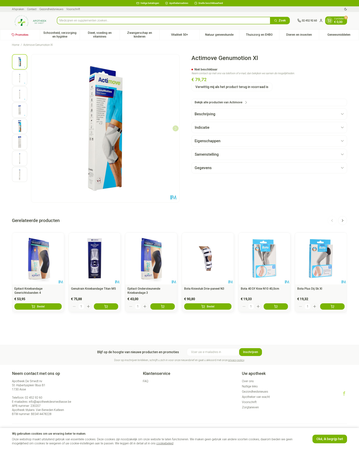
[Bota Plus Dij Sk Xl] (321, 258)
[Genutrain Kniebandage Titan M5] (95, 258)
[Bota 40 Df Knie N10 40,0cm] (264, 258)
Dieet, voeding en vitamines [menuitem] (103, 34)
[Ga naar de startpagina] (30, 20)
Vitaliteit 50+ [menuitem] (185, 35)
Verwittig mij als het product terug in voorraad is (231, 87)
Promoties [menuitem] (21, 34)
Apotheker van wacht (256, 397)
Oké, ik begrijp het (329, 439)
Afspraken (18, 9)
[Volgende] (176, 128)
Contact (31, 9)
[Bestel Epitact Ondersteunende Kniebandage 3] (162, 306)
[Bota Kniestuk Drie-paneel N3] (208, 258)
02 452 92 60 (33, 397)
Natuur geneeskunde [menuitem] (222, 35)
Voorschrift (73, 9)
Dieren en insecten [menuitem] (302, 35)
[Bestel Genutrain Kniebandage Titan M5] (106, 306)
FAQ (145, 381)
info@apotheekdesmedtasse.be (50, 401)
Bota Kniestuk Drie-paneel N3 (204, 288)
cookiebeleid (164, 443)
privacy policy (236, 360)
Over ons (248, 381)
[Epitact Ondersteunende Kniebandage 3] (151, 258)
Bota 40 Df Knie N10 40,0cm (260, 288)
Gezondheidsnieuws (51, 9)
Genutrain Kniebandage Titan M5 (93, 288)
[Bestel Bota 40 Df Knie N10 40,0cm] (276, 306)
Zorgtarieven (250, 407)
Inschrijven (250, 352)
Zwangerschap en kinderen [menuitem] (143, 34)
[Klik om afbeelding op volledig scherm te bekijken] (105, 128)
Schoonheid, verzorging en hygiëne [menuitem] (61, 34)
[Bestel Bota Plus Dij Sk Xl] (332, 306)
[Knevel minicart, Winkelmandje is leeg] (329, 20)
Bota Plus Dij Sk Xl (309, 288)
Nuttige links (250, 386)
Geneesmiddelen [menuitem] (343, 35)
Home (15, 44)
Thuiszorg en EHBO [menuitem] (262, 35)
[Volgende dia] (342, 220)
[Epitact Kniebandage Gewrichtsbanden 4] (38, 258)
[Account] (321, 20)
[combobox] (163, 20)
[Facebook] (344, 393)
